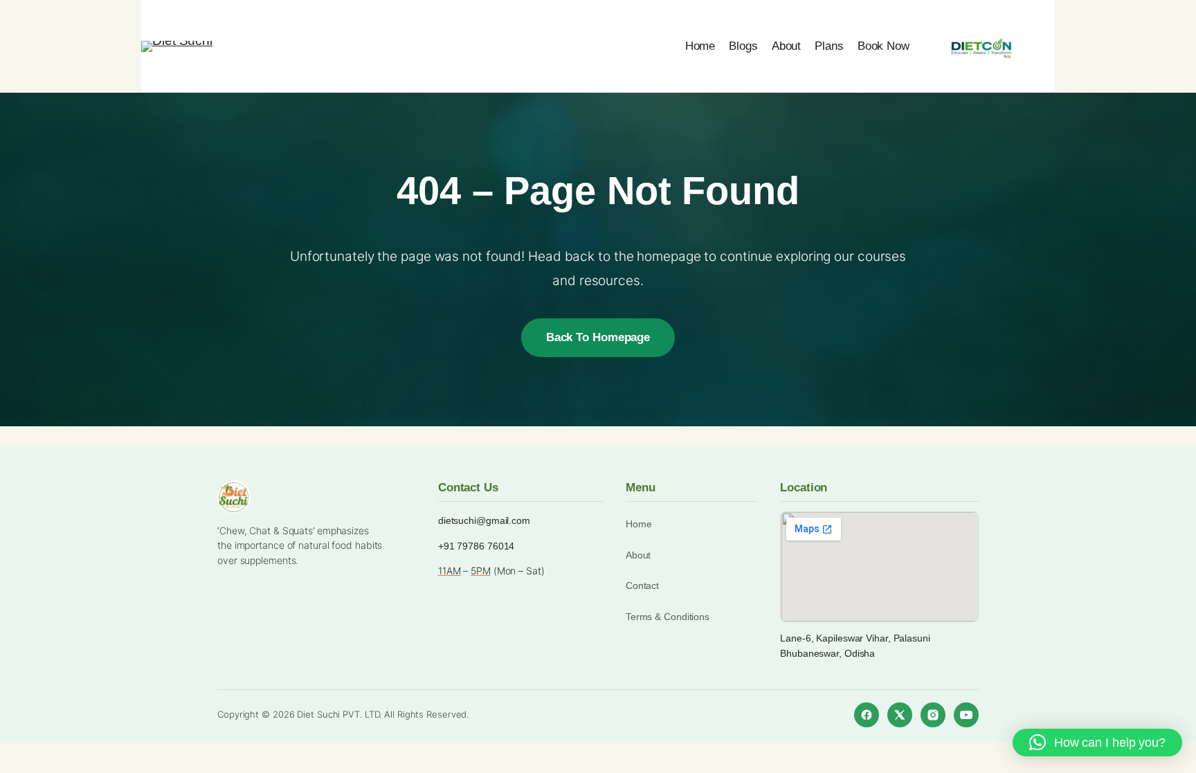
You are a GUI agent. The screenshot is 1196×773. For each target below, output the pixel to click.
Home (639, 523)
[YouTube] (966, 714)
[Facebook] (866, 714)
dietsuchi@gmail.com (484, 520)
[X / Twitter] (899, 714)
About (638, 555)
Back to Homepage (598, 337)
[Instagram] (933, 714)
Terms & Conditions (667, 616)
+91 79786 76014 (476, 546)
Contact (642, 585)
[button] (1097, 742)
